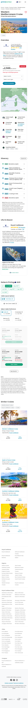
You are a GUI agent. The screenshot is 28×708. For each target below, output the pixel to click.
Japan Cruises (18, 575)
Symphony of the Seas (20, 619)
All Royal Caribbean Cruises (19, 552)
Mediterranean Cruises (7, 405)
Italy (16, 148)
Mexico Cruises (5, 577)
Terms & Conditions (18, 683)
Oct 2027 (4, 292)
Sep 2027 (19, 289)
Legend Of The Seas (8, 131)
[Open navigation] (25, 2)
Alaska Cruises (5, 565)
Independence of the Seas (7, 605)
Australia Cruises (6, 567)
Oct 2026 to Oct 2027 (21, 124)
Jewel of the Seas (19, 604)
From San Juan (18, 647)
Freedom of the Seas (7, 600)
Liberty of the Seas (19, 608)
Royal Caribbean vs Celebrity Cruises (19, 661)
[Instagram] (17, 680)
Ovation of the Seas (6, 614)
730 (23, 229)
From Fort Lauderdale (7, 637)
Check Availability (9, 83)
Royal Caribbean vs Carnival (6, 665)
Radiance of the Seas (7, 616)
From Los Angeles (6, 641)
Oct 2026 (8, 286)
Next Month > (14, 371)
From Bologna (5, 633)
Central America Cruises (19, 570)
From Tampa (5, 652)
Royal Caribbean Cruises (8, 407)
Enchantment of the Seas (6, 597)
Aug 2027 (12, 289)
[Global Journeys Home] (6, 2)
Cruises (17, 407)
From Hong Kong (6, 639)
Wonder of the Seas (20, 623)
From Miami (18, 641)
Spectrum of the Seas (20, 617)
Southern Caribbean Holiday (10, 491)
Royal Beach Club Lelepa (19, 556)
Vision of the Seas (19, 621)
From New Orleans (6, 643)
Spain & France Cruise (8, 460)
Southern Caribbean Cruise (10, 522)
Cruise (3, 35)
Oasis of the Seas (6, 612)
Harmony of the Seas (7, 602)
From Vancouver (19, 652)
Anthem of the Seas (6, 594)
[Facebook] (11, 680)
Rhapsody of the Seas (20, 616)
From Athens (5, 631)
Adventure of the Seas (7, 592)
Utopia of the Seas (6, 621)
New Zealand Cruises (20, 577)
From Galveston (19, 637)
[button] (25, 12)
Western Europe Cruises (6, 584)
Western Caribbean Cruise (10, 429)
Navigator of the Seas (20, 610)
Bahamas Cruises (19, 567)
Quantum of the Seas (20, 614)
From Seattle (5, 649)
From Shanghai (18, 649)
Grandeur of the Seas (20, 600)
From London (18, 639)
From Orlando (5, 645)
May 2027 (16, 286)
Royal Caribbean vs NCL (6, 661)
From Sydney (18, 650)
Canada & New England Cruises (6, 570)
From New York (18, 643)
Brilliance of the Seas (20, 594)
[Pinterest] (14, 680)
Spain (7, 148)
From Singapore (6, 650)
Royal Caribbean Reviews (6, 556)
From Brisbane (18, 633)
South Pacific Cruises (20, 579)
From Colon (18, 635)
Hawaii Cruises (5, 575)
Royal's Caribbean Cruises (19, 584)
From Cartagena (6, 635)
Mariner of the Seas (6, 610)
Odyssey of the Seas (20, 612)
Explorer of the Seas (20, 596)
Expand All (23, 158)
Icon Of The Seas (19, 602)
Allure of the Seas (19, 592)
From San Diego (5, 647)
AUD (20, 2)
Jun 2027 (4, 289)
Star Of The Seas (6, 619)
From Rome (18, 645)
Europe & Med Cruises (7, 573)
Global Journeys (9, 683)
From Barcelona (19, 631)
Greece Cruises (19, 573)
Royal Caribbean (16, 46)
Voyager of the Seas (7, 623)
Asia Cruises (18, 565)
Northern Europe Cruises (6, 580)
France (12, 148)
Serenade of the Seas (7, 617)
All (3, 286)
